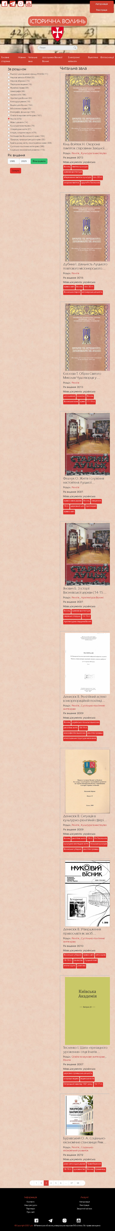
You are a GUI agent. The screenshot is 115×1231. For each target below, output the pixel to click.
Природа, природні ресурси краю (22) (27, 139)
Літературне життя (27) (20, 129)
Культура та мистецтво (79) (22, 126)
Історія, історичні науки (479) (23, 132)
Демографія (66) (17, 91)
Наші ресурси (30, 1205)
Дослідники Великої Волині (52, 59)
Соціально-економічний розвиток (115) (27, 150)
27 (72, 1183)
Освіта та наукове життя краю (88, 1056)
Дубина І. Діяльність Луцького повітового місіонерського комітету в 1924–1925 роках (85, 266)
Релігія (75, 153)
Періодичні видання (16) (21, 84)
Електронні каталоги (74, 59)
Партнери (30, 1208)
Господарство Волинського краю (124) (27, 136)
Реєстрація (101, 10)
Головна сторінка (5, 59)
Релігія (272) (16, 119)
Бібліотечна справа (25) (20, 108)
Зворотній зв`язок (84, 1208)
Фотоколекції (107, 57)
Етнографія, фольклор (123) (22, 112)
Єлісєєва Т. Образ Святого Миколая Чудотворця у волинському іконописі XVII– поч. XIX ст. (84, 376)
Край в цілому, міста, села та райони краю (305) (31, 143)
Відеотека (93, 57)
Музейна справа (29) (19, 88)
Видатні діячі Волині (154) (21, 105)
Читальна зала (32, 59)
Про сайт (31, 1212)
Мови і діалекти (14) (19, 122)
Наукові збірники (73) (20, 81)
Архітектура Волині (92, 597)
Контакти (30, 1202)
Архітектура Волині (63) (21, 98)
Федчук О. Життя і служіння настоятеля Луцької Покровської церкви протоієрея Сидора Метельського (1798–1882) (83, 480)
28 (78, 1183)
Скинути (15, 170)
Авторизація (101, 4)
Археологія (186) (18, 94)
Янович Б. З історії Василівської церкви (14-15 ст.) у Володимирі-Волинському (83, 590)
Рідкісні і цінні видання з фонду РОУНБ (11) (29, 74)
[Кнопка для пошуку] (75, 47)
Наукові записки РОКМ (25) (22, 77)
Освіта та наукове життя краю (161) (26, 115)
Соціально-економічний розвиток (78, 1149)
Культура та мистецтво (94, 153)
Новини (22, 57)
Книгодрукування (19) (20, 101)
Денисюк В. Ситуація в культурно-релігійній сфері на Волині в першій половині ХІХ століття (84, 818)
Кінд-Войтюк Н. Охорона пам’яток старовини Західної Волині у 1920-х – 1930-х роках (83, 146)
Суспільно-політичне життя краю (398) (27, 146)
